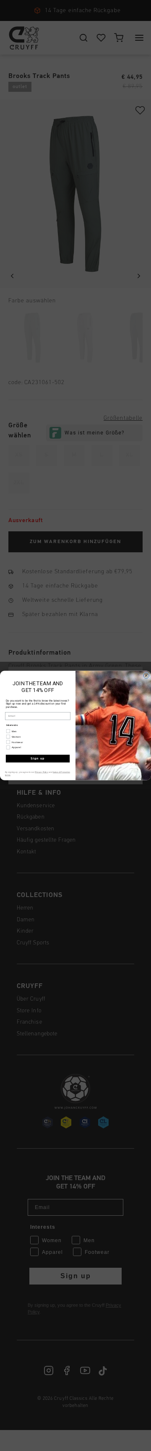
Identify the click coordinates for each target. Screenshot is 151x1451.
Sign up (38, 758)
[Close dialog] (146, 676)
